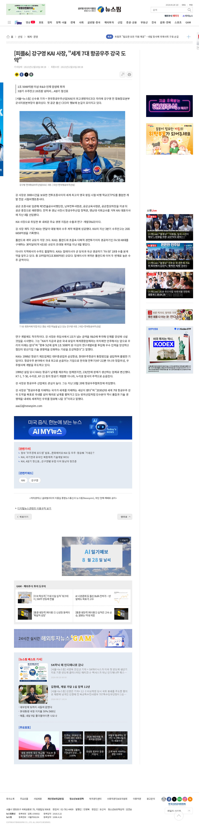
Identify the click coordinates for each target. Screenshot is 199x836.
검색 (190, 10)
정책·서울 (61, 22)
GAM (188, 22)
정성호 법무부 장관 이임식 (95, 753)
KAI (23, 480)
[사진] (33, 672)
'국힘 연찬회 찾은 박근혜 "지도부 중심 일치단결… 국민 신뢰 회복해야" (38, 754)
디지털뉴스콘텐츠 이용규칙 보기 (34, 508)
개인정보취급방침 (56, 798)
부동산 (144, 22)
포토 (41, 22)
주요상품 (24, 798)
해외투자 (109, 22)
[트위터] (174, 799)
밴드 (31, 75)
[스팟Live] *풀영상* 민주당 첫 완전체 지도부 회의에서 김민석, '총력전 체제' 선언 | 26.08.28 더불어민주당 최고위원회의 (169, 264)
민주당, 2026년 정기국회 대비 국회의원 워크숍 (72, 738)
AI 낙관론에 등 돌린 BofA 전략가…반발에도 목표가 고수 (93, 597)
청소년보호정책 (76, 798)
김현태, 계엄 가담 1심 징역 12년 (70, 686)
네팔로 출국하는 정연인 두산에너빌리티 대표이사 (117, 738)
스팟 (152, 210)
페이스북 (22, 75)
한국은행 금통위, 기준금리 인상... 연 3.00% (72, 752)
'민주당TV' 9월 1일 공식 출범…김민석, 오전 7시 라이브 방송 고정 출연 (149, 36)
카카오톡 (17, 75)
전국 (154, 22)
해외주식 (171, 15)
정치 (49, 22)
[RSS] (190, 799)
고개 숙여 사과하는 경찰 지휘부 (117, 753)
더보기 (188, 36)
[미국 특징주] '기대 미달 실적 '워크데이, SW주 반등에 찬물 (50, 597)
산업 (120, 22)
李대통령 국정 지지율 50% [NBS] (37, 711)
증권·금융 (131, 22)
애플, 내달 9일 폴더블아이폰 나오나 (38, 715)
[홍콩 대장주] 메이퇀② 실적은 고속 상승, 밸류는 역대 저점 (93, 614)
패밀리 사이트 (174, 810)
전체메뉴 (9, 22)
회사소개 (10, 798)
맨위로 (124, 516)
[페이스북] (169, 799)
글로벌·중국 (94, 22)
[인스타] (185, 799)
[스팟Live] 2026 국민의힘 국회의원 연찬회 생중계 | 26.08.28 (169, 293)
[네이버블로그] (179, 799)
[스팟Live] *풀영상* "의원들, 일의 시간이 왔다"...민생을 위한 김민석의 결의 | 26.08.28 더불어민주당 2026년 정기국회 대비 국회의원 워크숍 (169, 235)
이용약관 (137, 798)
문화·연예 (165, 22)
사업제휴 (38, 798)
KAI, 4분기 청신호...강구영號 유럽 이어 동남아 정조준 (49, 461)
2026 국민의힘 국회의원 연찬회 (95, 738)
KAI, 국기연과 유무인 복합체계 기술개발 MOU (45, 457)
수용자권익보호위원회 (117, 798)
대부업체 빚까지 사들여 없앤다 (36, 707)
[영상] (169, 227)
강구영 (34, 480)
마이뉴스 (188, 15)
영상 (28, 22)
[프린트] (129, 74)
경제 (72, 22)
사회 (81, 22)
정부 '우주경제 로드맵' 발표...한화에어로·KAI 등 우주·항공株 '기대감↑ (58, 452)
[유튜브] (163, 799)
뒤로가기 (24, 516)
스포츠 (178, 22)
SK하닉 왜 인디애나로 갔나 (67, 665)
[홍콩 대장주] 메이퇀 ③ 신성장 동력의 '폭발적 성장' (51, 614)
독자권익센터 (95, 798)
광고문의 (151, 798)
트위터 (26, 75)
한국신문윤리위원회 (177, 804)
